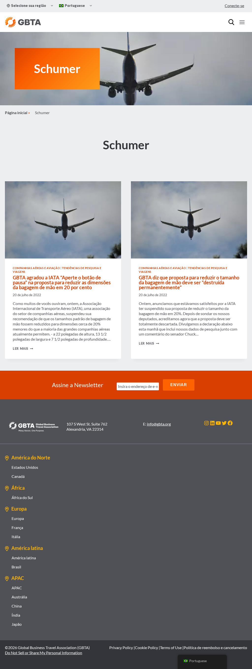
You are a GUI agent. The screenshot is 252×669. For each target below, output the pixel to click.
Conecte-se (234, 5)
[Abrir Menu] (242, 22)
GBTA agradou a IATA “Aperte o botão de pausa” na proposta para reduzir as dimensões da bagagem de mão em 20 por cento (62, 282)
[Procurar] (231, 22)
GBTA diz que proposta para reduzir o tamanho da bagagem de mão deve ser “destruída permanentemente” (189, 282)
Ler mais (23, 348)
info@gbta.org (159, 424)
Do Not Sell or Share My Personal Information (43, 652)
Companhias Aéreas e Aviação (36, 268)
